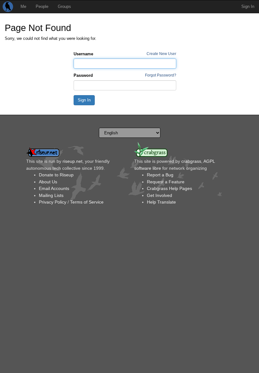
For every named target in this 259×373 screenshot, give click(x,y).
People (42, 6)
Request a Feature (165, 181)
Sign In (247, 6)
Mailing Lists (51, 195)
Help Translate (161, 202)
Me (23, 6)
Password (83, 75)
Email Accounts (54, 188)
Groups (64, 6)
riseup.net (72, 161)
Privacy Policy (52, 202)
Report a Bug (160, 174)
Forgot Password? (160, 75)
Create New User (161, 54)
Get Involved (159, 195)
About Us (48, 181)
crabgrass (191, 161)
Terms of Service (87, 202)
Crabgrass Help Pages (169, 188)
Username (83, 54)
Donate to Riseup (56, 174)
